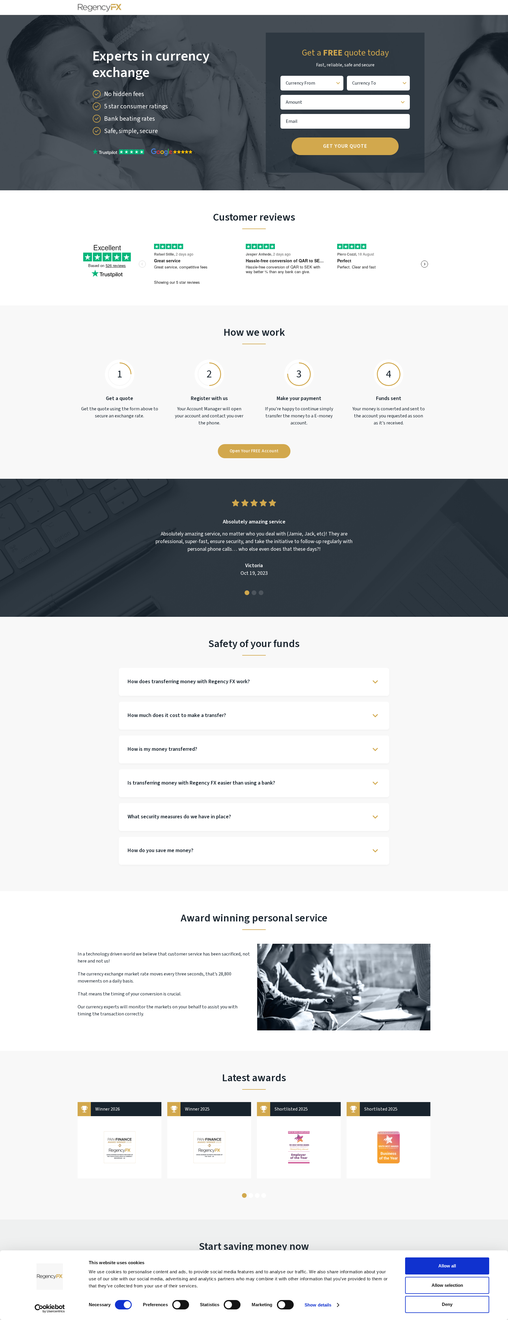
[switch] (180, 1304)
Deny (447, 1304)
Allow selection (447, 1285)
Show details (318, 1304)
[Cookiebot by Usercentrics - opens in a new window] (50, 1308)
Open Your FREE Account (254, 451)
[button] (247, 592)
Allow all (447, 1265)
